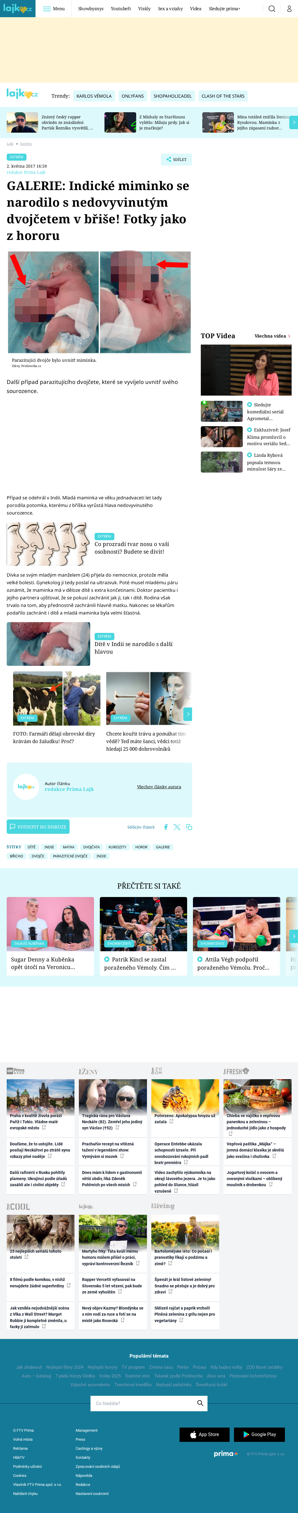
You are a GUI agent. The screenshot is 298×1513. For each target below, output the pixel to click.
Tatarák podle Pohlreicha (178, 1376)
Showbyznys (90, 8)
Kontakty (83, 1457)
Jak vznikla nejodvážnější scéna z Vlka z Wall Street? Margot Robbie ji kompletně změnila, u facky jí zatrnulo (39, 1317)
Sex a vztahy (170, 8)
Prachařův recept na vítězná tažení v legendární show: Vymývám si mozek (108, 1150)
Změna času (161, 1367)
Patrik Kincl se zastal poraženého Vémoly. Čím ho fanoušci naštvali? (141, 964)
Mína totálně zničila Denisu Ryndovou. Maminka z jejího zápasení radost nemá (263, 125)
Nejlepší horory (102, 1367)
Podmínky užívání (27, 1466)
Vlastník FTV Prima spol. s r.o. (37, 1484)
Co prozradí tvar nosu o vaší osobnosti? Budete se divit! (132, 547)
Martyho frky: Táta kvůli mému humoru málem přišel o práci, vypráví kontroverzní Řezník (110, 1257)
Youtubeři (121, 8)
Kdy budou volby (226, 1367)
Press (80, 1439)
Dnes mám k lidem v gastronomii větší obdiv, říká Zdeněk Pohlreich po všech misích (112, 1178)
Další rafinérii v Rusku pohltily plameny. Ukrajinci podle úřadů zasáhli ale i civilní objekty (38, 1178)
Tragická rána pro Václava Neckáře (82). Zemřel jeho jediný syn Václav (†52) (112, 1122)
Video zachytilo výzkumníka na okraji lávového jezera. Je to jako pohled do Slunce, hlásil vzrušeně (185, 1181)
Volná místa (23, 1439)
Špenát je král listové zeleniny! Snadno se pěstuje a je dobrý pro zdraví (185, 1285)
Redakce (83, 1484)
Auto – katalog (36, 1376)
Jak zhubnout (29, 1367)
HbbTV (18, 1457)
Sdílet (177, 161)
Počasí (199, 1367)
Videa (195, 8)
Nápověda (84, 1475)
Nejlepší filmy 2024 (64, 1367)
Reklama (20, 1448)
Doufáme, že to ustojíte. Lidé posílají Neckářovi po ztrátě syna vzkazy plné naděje (40, 1150)
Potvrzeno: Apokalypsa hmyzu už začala (185, 1118)
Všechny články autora (159, 786)
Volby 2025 (110, 1376)
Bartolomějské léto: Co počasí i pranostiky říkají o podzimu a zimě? (183, 1257)
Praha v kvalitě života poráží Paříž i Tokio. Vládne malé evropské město (36, 1122)
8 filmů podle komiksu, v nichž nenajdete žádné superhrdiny (37, 1282)
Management (86, 1430)
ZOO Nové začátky (264, 1367)
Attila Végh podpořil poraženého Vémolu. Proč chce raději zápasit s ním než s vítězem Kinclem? (231, 964)
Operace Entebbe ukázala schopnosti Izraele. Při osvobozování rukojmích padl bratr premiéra (181, 1153)
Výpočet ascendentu (90, 1384)
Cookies (19, 1475)
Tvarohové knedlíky (133, 1384)
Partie (183, 1367)
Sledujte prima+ (224, 8)
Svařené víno (137, 1376)
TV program (133, 1367)
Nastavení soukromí (92, 1493)
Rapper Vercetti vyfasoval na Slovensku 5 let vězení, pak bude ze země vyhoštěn (112, 1285)
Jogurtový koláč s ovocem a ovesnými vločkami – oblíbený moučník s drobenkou (254, 1178)
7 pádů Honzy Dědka (75, 1376)
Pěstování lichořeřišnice (253, 1376)
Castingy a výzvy (89, 1448)
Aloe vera (216, 1376)
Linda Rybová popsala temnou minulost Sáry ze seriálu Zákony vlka (267, 465)
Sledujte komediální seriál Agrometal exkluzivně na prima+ (265, 418)
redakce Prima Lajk (26, 172)
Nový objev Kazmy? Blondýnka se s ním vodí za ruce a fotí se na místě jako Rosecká (112, 1314)
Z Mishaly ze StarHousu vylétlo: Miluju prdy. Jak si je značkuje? (164, 122)
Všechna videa (271, 336)
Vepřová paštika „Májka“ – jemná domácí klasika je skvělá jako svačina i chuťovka (255, 1150)
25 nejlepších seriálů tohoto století (35, 1254)
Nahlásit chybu (25, 1493)
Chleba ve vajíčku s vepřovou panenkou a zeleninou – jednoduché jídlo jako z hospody (256, 1122)
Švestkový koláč (212, 1384)
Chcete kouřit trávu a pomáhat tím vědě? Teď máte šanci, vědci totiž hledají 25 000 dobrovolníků (146, 741)
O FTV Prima (23, 1430)
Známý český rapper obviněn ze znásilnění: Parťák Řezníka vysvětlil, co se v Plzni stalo (68, 125)
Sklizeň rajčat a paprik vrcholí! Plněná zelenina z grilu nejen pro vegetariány (185, 1314)
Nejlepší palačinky (173, 1384)
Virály (144, 8)
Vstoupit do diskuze (41, 827)
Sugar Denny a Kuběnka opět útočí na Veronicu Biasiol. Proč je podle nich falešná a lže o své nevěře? (45, 963)
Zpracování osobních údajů (98, 1466)
